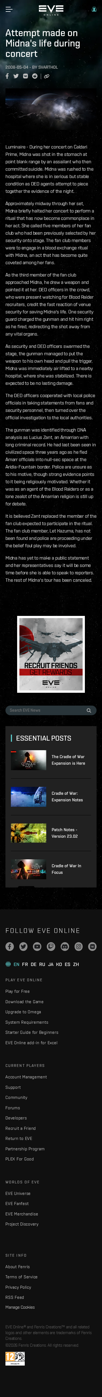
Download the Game (24, 1001)
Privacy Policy (18, 1287)
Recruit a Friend (20, 1128)
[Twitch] (51, 946)
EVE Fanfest (17, 1203)
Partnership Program (25, 1148)
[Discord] (65, 946)
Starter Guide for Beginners (31, 1032)
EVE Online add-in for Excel (31, 1042)
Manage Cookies (20, 1307)
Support (13, 1087)
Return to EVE (18, 1138)
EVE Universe (18, 1193)
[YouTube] (37, 946)
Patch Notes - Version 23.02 (65, 833)
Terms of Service (21, 1276)
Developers (16, 1118)
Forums (12, 1107)
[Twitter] (23, 946)
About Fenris (17, 1266)
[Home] (51, 14)
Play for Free (17, 991)
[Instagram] (79, 946)
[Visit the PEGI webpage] (15, 1359)
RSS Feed (14, 1297)
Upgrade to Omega (23, 1011)
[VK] (92, 946)
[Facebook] (9, 946)
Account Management (26, 1077)
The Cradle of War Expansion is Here (68, 760)
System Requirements (26, 1022)
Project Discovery (22, 1224)
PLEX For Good (19, 1159)
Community (16, 1097)
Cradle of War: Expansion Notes (67, 796)
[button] (94, 9)
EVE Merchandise (21, 1214)
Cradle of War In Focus (66, 869)
